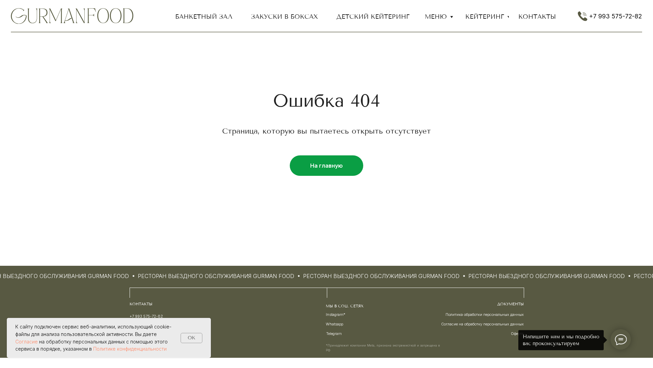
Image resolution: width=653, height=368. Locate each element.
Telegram (334, 333)
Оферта (517, 333)
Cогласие (26, 341)
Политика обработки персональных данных (485, 314)
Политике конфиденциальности (130, 349)
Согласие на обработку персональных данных (482, 324)
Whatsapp (334, 324)
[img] (72, 16)
